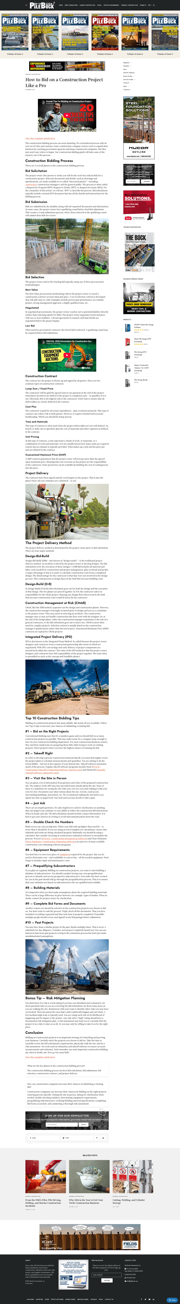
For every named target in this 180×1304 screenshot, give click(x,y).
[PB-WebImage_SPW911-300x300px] (74, 1274)
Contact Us (126, 90)
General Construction (32, 74)
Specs (125, 86)
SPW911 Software (128, 73)
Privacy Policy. (29, 1283)
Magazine (126, 63)
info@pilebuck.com (132, 1281)
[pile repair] (139, 206)
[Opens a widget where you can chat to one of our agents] (172, 1300)
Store (125, 69)
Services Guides (128, 79)
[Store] (139, 298)
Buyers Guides (127, 76)
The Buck (126, 83)
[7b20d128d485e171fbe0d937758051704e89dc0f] (139, 252)
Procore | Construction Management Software (64, 838)
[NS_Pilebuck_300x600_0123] (139, 128)
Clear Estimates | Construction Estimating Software (50, 841)
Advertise (126, 66)
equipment (65, 854)
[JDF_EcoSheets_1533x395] (90, 1237)
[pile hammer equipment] (67, 66)
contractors (30, 184)
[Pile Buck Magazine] (42, 5)
